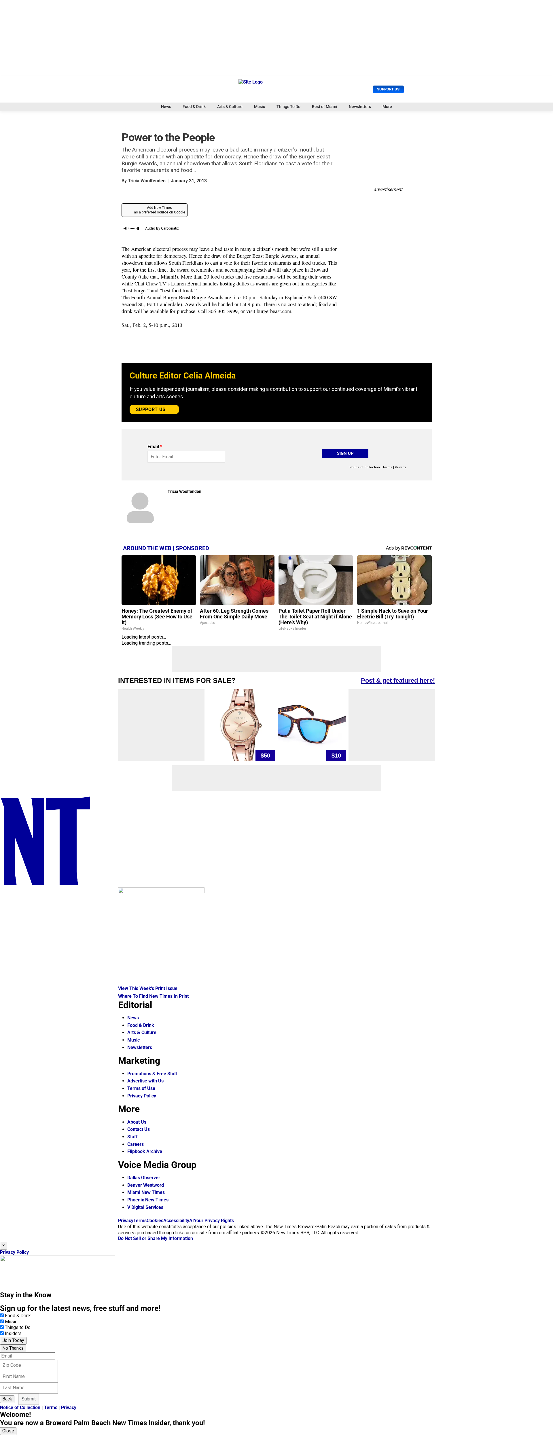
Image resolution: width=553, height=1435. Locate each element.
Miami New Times (146, 1192)
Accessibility (176, 1220)
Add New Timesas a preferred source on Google (159, 210)
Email (154, 446)
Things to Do (18, 1327)
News (166, 106)
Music (259, 106)
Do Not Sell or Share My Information (155, 1238)
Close (8, 1431)
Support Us (388, 89)
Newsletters (360, 106)
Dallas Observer (143, 1177)
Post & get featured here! (398, 680)
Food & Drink (194, 106)
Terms (387, 467)
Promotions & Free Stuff (152, 1073)
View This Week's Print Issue (147, 988)
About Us (136, 1122)
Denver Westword (145, 1185)
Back (7, 1399)
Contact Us (138, 1129)
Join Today (13, 1340)
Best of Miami (324, 106)
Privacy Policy (141, 1096)
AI (191, 1220)
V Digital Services (145, 1207)
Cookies (155, 1220)
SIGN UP (345, 453)
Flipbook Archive (144, 1151)
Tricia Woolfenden (147, 180)
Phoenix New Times (147, 1200)
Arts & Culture (230, 106)
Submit (29, 1399)
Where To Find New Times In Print (153, 996)
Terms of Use (141, 1088)
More (387, 106)
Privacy (400, 467)
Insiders (13, 1333)
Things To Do (288, 106)
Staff (132, 1136)
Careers (135, 1144)
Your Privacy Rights (214, 1220)
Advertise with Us (145, 1081)
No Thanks (13, 1348)
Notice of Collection (364, 467)
